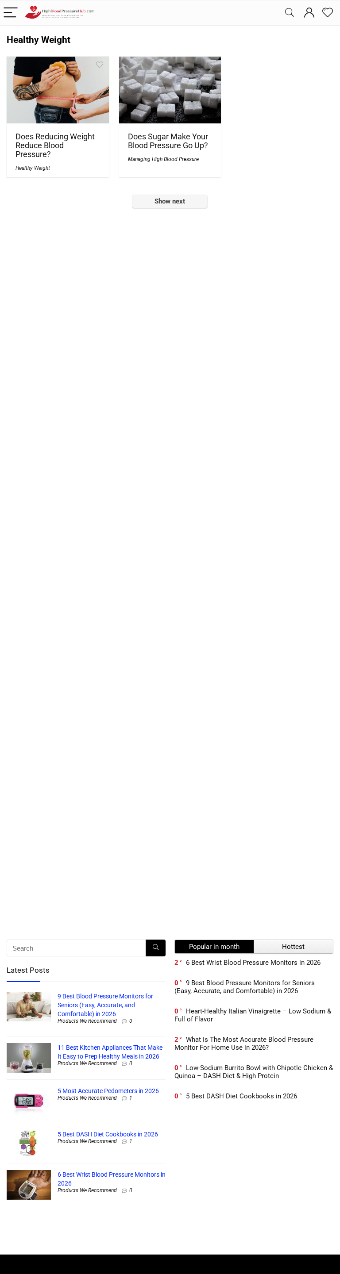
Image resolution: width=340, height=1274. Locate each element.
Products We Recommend (87, 1021)
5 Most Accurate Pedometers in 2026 (108, 1090)
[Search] (289, 13)
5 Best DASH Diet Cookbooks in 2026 (108, 1134)
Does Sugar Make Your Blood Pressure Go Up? (168, 141)
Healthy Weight (32, 168)
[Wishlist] (327, 13)
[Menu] (10, 13)
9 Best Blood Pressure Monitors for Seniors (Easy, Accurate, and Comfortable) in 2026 (105, 1005)
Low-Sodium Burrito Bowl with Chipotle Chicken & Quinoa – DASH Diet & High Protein (253, 1072)
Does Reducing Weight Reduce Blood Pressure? (55, 145)
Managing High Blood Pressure (163, 159)
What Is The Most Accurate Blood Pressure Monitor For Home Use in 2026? (243, 1043)
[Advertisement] (253, 1182)
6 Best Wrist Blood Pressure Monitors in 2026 (253, 963)
